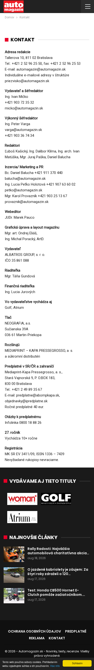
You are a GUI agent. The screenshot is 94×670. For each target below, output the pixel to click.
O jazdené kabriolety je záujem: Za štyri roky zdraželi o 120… (57, 571)
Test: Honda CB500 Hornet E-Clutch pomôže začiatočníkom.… (56, 592)
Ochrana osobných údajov (34, 631)
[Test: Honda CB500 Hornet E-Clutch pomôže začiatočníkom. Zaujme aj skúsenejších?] (14, 596)
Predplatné (75, 631)
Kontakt (57, 638)
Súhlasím (77, 663)
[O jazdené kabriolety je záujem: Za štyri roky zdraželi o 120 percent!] (14, 575)
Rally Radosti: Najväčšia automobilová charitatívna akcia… (58, 550)
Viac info (55, 666)
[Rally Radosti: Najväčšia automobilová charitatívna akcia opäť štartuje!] (14, 554)
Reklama (37, 638)
